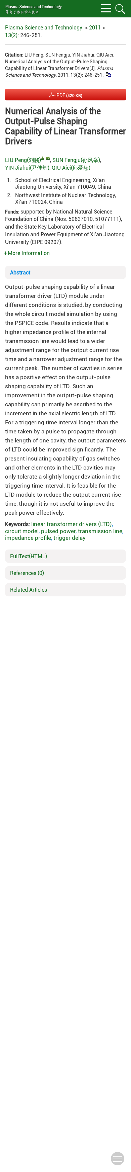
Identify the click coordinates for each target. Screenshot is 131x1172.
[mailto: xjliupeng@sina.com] (48, 158)
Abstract (20, 272)
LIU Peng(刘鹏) (23, 160)
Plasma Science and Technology (43, 27)
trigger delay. (70, 537)
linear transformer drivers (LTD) (71, 524)
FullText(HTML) (28, 556)
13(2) (11, 35)
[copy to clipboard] (108, 74)
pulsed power (58, 531)
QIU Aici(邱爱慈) (71, 168)
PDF (68, 95)
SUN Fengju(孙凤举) (76, 160)
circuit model (22, 531)
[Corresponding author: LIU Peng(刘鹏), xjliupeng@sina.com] (43, 158)
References (27, 573)
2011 (95, 27)
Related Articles (28, 590)
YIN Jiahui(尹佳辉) (27, 168)
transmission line (100, 531)
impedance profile (28, 537)
